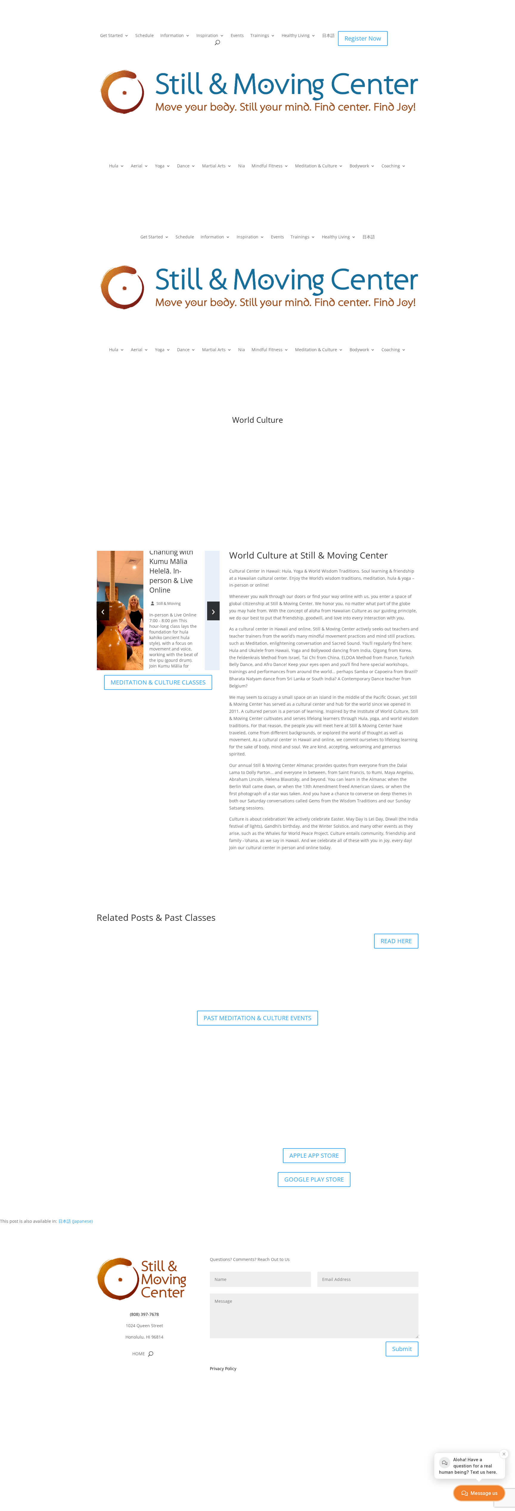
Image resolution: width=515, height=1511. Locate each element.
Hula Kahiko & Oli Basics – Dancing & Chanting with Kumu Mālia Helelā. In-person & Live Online (172, 556)
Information (172, 35)
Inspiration (207, 35)
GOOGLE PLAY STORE (314, 1179)
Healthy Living (296, 35)
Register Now (363, 38)
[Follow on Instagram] (144, 1372)
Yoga (160, 166)
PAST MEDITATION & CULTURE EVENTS (257, 1018)
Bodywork (359, 166)
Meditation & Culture (316, 166)
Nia (241, 166)
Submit (402, 1349)
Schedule (144, 35)
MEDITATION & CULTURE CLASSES (158, 682)
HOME (138, 1354)
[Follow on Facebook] (132, 1372)
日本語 (328, 35)
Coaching (390, 166)
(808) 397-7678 (144, 1314)
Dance (183, 166)
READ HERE (396, 941)
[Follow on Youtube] (156, 1372)
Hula (113, 166)
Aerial (136, 166)
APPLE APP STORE (314, 1155)
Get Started (111, 35)
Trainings (259, 35)
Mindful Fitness (267, 166)
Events (237, 35)
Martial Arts (214, 166)
